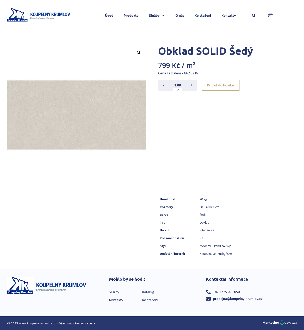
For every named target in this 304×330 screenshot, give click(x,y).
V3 (201, 238)
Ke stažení (203, 15)
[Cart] (270, 15)
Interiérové (207, 230)
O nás (179, 15)
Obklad (204, 222)
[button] (253, 15)
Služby (154, 15)
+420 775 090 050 (226, 292)
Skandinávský (222, 246)
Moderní (205, 246)
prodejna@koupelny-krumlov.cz (238, 299)
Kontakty (228, 15)
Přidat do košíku (220, 85)
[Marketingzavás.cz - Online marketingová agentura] (280, 324)
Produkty (131, 15)
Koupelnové (208, 254)
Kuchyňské (224, 254)
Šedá (203, 215)
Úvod (109, 15)
